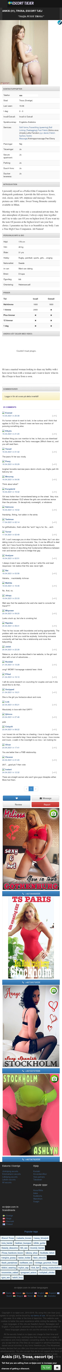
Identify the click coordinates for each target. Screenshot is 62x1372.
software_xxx (26, 1262)
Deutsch (29, 1292)
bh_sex (24, 1247)
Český (8, 1292)
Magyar (19, 1295)
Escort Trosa (8, 1238)
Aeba (35, 1193)
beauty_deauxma (10, 1247)
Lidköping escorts (10, 1176)
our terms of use (38, 1315)
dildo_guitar (39, 1242)
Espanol (52, 1292)
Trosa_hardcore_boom (12, 1252)
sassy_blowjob (41, 1238)
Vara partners (39, 1176)
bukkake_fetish (47, 1252)
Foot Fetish (43, 130)
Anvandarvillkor (40, 1173)
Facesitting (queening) (38, 127)
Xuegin (36, 1201)
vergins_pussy (9, 1257)
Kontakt (36, 1171)
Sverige (9, 1215)
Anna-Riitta (38, 1190)
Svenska (51, 1295)
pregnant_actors (28, 1272)
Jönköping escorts (10, 1171)
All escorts (7, 1182)
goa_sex (6, 1277)
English (40, 1292)
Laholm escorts (9, 1179)
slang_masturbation (51, 1267)
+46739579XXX (32, 982)
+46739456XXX (32, 893)
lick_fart (35, 1267)
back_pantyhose (9, 1262)
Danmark (10, 1221)
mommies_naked (10, 1272)
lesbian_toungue (23, 1242)
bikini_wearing (9, 1267)
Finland (9, 1224)
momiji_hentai (37, 1247)
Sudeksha (37, 1195)
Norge (8, 1218)
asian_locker (25, 1257)
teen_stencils (40, 1257)
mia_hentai (7, 1242)
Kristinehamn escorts (11, 1173)
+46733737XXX (32, 1070)
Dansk (18, 1292)
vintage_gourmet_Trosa (46, 1262)
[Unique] (31, 52)
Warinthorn (37, 1198)
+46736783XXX (32, 1159)
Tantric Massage (25, 137)
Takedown (37, 1179)
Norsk (30, 1295)
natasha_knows (24, 1238)
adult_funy (18, 1277)
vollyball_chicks (46, 1272)
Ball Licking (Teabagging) (35, 129)
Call (48, 1367)
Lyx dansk (44, 132)
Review (18, 804)
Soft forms (23, 127)
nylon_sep (24, 1267)
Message (46, 798)
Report (46, 804)
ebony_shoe (31, 1252)
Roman (40, 1295)
